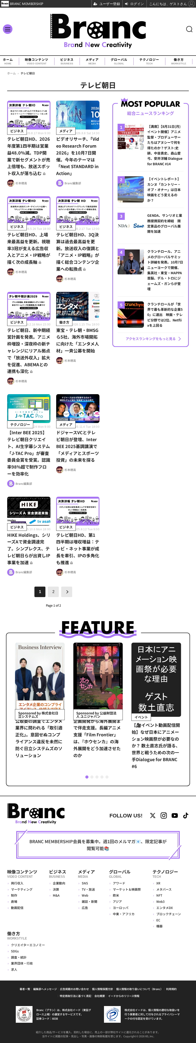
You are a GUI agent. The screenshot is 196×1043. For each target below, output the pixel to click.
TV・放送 (88, 889)
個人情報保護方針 (102, 989)
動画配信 (17, 907)
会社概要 (99, 996)
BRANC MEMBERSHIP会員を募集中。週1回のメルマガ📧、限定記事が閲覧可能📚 (98, 844)
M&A (56, 895)
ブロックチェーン (168, 914)
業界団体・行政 (22, 963)
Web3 (160, 901)
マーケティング (22, 889)
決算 (56, 889)
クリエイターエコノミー (28, 945)
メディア (92, 61)
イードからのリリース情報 (123, 996)
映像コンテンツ (36, 61)
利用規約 (171, 989)
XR (158, 883)
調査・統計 (19, 957)
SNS (85, 883)
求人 (14, 969)
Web (85, 895)
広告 (85, 907)
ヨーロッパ (120, 907)
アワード (119, 883)
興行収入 (17, 883)
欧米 (116, 895)
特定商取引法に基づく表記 (75, 996)
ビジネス (67, 61)
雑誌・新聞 (89, 901)
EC (158, 920)
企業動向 (59, 883)
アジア (117, 901)
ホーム (8, 61)
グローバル (119, 61)
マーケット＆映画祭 (127, 889)
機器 (159, 926)
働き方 (178, 61)
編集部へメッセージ (45, 989)
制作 (14, 895)
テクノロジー (149, 61)
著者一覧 (25, 989)
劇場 (14, 901)
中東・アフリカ (124, 914)
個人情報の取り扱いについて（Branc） (139, 989)
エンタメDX (164, 907)
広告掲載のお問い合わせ (74, 989)
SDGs (15, 951)
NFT (159, 895)
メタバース (164, 889)
